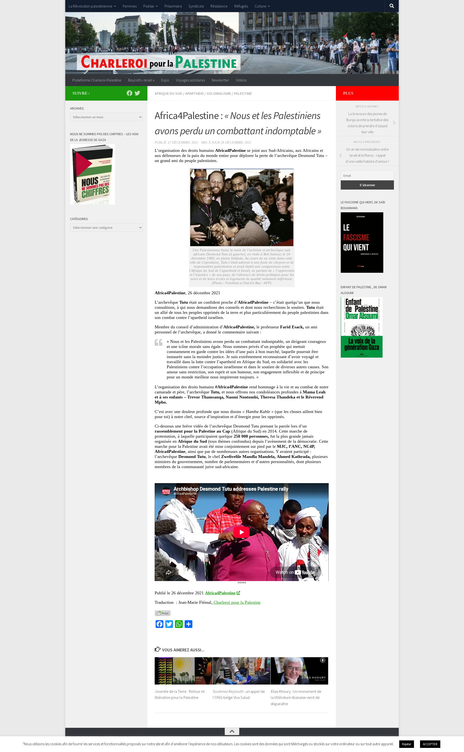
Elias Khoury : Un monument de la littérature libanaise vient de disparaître (296, 697)
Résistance (219, 6)
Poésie (148, 6)
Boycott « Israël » (141, 80)
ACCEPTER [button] (430, 744)
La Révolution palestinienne (90, 6)
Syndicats (196, 6)
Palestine (243, 93)
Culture (260, 6)
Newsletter (220, 80)
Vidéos (241, 80)
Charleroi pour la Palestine (236, 602)
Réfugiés (241, 6)
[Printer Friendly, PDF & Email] (163, 612)
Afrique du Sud (168, 93)
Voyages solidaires (190, 80)
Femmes (130, 6)
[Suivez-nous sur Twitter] (137, 93)
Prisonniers (173, 6)
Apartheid (194, 93)
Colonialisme (219, 93)
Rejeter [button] (406, 744)
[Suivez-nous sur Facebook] (129, 93)
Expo (165, 80)
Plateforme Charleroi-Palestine (96, 80)
